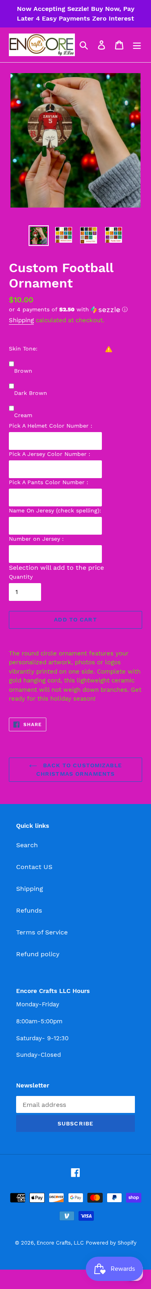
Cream (23, 415)
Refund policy (38, 954)
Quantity (21, 576)
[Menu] (137, 45)
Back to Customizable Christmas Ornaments (79, 769)
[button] (75, 309)
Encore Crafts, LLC (60, 1243)
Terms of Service (42, 932)
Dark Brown (30, 393)
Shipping (21, 320)
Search (27, 845)
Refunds (29, 910)
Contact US (34, 867)
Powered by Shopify (111, 1243)
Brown (23, 370)
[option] (38, 235)
